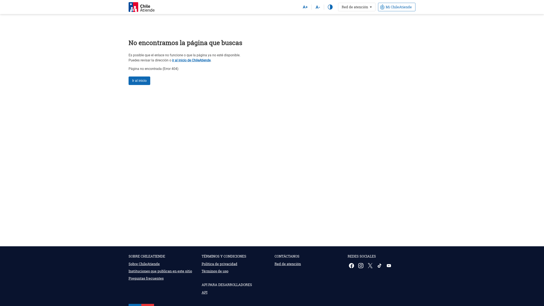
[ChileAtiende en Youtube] (389, 265)
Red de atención (355, 7)
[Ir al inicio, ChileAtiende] (141, 7)
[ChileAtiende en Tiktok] (380, 265)
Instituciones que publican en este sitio (160, 271)
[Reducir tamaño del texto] (317, 7)
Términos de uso (215, 271)
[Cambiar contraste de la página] (330, 7)
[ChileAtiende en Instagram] (361, 265)
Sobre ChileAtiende (144, 264)
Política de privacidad (219, 264)
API (204, 292)
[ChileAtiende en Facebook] (352, 265)
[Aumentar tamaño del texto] (305, 7)
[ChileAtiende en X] (370, 265)
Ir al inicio (139, 81)
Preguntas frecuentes (146, 278)
